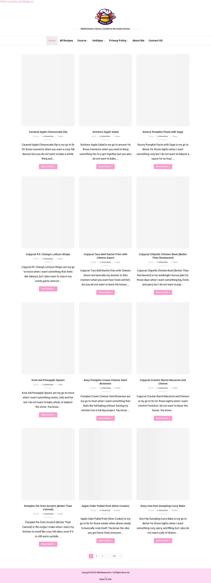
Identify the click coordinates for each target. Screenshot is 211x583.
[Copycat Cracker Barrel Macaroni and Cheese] (162, 338)
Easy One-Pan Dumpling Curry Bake (163, 506)
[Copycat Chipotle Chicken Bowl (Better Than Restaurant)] (162, 212)
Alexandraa (48, 136)
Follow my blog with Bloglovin (16, 1)
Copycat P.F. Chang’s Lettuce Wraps (48, 254)
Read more (47, 166)
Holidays (97, 40)
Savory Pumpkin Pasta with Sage (163, 131)
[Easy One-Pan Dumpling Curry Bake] (162, 464)
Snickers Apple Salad (105, 131)
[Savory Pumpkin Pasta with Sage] (162, 90)
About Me (138, 40)
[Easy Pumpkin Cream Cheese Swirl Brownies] (105, 338)
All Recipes (66, 40)
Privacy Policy (117, 40)
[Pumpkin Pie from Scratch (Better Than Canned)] (48, 464)
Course (81, 40)
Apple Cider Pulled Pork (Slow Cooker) (105, 506)
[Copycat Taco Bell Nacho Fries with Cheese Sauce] (105, 212)
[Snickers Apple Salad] (105, 90)
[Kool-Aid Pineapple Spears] (48, 338)
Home (51, 40)
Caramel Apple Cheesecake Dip (48, 131)
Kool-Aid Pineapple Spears (48, 380)
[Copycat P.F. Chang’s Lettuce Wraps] (48, 212)
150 (114, 556)
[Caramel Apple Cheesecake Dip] (48, 90)
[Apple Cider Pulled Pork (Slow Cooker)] (105, 464)
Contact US (156, 40)
